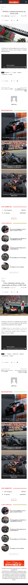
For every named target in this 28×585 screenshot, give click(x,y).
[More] (17, 20)
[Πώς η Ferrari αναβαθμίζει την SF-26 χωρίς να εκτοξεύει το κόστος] (14, 127)
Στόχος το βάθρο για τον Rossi (7, 88)
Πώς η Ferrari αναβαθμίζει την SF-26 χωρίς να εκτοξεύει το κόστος (14, 138)
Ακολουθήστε (23, 212)
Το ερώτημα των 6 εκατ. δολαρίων (17, 266)
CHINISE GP (7, 72)
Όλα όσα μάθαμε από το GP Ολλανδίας (18, 257)
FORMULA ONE (4, 74)
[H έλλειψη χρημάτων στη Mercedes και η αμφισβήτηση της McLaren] (14, 155)
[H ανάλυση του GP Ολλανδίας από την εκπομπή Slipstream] (14, 183)
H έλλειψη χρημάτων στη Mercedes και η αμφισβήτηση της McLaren (14, 166)
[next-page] (4, 200)
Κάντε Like (23, 210)
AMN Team (14, 104)
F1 (5, 7)
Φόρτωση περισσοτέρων (13, 272)
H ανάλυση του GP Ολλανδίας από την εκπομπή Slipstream (14, 195)
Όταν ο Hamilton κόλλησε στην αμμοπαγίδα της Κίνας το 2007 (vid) (21, 90)
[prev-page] (2, 200)
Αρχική (2, 7)
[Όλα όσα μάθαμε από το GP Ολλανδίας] (5, 257)
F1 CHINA (14, 72)
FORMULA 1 (19, 72)
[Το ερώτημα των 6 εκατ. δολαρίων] (5, 266)
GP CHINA (10, 74)
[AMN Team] (2, 16)
